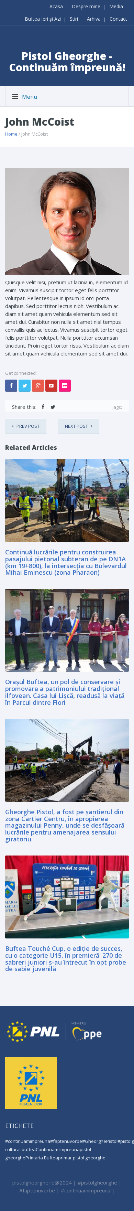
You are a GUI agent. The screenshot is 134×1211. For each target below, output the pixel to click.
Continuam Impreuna (58, 1149)
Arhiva (94, 18)
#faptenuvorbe (66, 1141)
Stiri (74, 18)
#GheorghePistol (100, 1141)
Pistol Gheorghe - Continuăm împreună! (67, 61)
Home (11, 134)
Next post (76, 426)
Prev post (28, 426)
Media (116, 6)
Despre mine (86, 6)
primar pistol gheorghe (81, 1158)
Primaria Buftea (41, 1158)
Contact (118, 18)
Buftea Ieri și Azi (43, 18)
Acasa (56, 6)
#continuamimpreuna (27, 1141)
